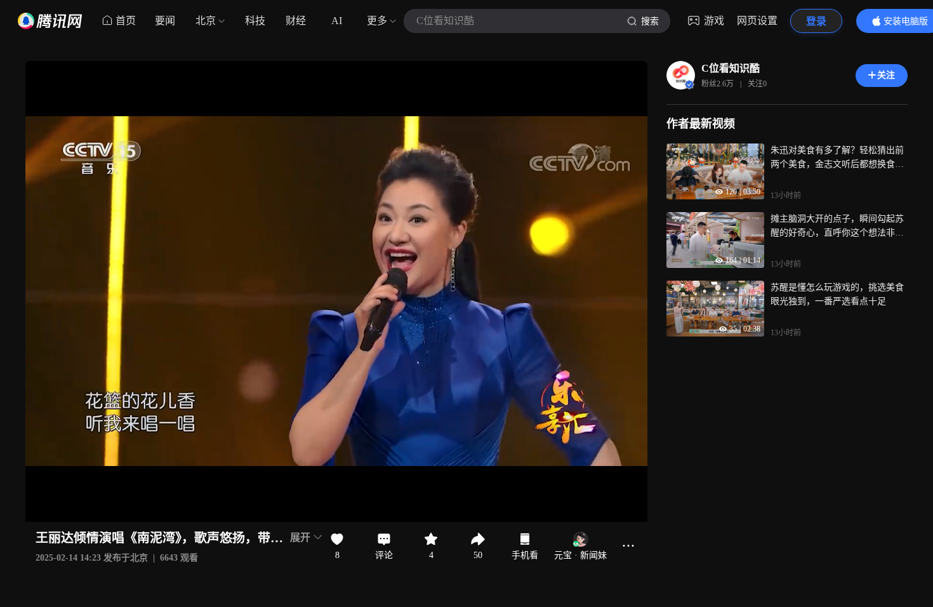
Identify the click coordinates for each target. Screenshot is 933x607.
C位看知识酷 (730, 68)
